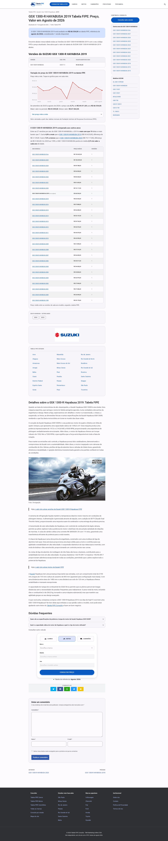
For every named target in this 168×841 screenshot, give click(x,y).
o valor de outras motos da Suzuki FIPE (49, 567)
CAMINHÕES (94, 4)
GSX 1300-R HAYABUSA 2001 (40, 289)
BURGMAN (116, 115)
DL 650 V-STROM (118, 82)
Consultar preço (67, 672)
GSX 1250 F (116, 93)
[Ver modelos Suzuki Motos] (66, 335)
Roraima (84, 372)
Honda (88, 812)
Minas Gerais (61, 368)
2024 (35, 317)
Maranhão (60, 354)
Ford (87, 809)
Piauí (58, 390)
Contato (115, 801)
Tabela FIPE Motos (37, 801)
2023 (42, 317)
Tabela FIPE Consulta (55, 605)
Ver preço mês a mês (40, 114)
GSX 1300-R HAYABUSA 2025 (40, 160)
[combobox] (67, 648)
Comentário (35, 710)
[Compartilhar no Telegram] (74, 689)
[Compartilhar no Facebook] (60, 689)
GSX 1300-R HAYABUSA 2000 (40, 294)
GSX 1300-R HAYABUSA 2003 (40, 277)
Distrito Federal (38, 381)
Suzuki (39, 12)
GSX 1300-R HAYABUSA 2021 (40, 182)
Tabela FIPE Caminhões (38, 805)
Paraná (59, 381)
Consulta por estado (37, 812)
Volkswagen (90, 797)
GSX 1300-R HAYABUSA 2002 (40, 283)
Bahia (34, 372)
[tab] (48, 638)
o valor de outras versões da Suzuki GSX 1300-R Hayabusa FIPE (58, 509)
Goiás (34, 390)
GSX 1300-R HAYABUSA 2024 (40, 165)
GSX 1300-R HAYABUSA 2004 (40, 272)
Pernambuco (61, 385)
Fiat (87, 805)
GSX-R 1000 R (117, 104)
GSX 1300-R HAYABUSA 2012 (40, 227)
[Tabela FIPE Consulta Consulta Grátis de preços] (39, 4)
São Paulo (84, 385)
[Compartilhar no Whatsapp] (67, 689)
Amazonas (36, 363)
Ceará (34, 376)
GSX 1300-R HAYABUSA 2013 (40, 221)
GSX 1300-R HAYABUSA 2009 (40, 244)
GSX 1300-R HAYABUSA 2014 (40, 215)
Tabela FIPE (32, 12)
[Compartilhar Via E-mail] (81, 689)
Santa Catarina (86, 376)
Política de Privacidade (120, 805)
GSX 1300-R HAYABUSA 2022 (40, 177)
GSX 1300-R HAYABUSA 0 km (40, 154)
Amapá (35, 368)
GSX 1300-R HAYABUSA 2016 (40, 204)
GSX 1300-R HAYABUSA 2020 (71, 138)
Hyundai (88, 820)
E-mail (70, 739)
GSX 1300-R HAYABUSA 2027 (122, 34)
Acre (34, 354)
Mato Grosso (61, 359)
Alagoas (35, 359)
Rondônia (84, 363)
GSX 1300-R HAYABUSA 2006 (40, 261)
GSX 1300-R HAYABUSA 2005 (40, 266)
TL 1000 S (116, 111)
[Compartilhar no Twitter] (53, 689)
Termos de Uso (118, 809)
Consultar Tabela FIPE (60, 4)
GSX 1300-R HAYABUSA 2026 (122, 37)
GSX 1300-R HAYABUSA (120, 85)
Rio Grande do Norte (87, 359)
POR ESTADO (107, 4)
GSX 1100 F (116, 89)
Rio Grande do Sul (87, 368)
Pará (58, 372)
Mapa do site (35, 816)
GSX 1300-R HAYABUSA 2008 (40, 249)
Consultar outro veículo (125, 20)
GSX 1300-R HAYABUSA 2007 (40, 255)
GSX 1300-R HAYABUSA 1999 (40, 300)
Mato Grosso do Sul (63, 363)
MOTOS (83, 4)
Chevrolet (89, 801)
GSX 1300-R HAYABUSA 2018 (70, 134)
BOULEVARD (117, 96)
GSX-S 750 (116, 108)
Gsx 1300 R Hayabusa (48, 12)
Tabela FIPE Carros (37, 797)
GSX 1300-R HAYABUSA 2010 (40, 238)
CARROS (74, 4)
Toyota (88, 816)
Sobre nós (116, 797)
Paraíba (59, 376)
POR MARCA (119, 4)
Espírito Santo (37, 385)
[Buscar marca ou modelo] (165, 4)
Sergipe (83, 381)
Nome (33, 739)
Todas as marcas (36, 809)
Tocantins (84, 390)
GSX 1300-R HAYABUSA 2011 (40, 232)
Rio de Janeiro (85, 354)
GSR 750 (115, 100)
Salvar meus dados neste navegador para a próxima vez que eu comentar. (55, 751)
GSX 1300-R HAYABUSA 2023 (40, 171)
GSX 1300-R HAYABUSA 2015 (40, 210)
